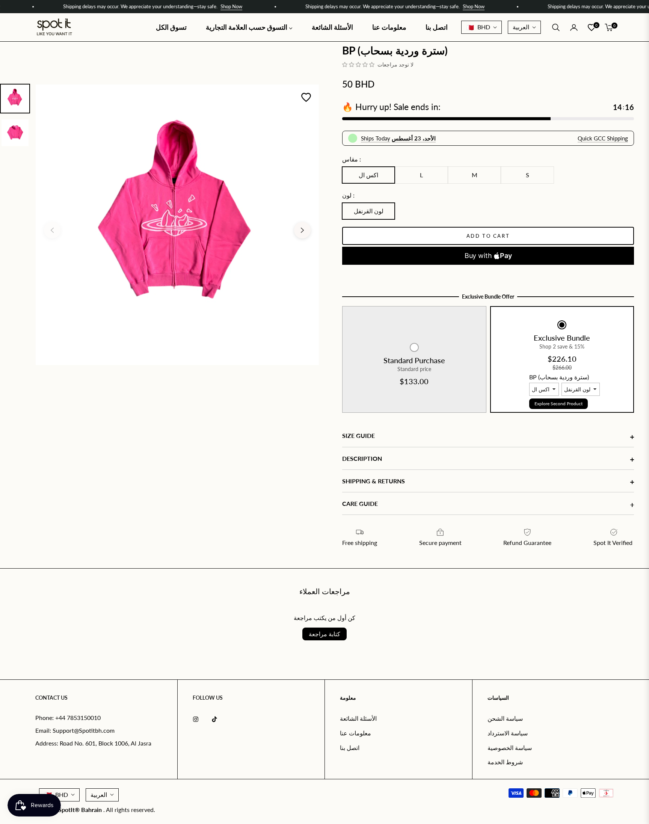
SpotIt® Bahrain (80, 809)
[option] (177, 225)
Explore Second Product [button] (558, 403)
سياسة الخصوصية (510, 747)
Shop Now (204, 6)
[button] (556, 27)
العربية (521, 26)
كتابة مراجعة (324, 633)
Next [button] (302, 230)
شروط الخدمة (505, 761)
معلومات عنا (355, 732)
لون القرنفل (368, 210)
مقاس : (351, 159)
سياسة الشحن (505, 718)
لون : (348, 195)
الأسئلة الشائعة (358, 718)
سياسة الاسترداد (508, 732)
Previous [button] (52, 230)
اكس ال (368, 174)
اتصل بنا (349, 747)
